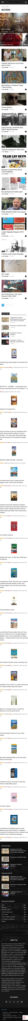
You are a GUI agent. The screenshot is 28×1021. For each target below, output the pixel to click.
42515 (6, 562)
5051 (6, 442)
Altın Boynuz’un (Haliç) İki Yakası (18, 325)
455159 (6, 613)
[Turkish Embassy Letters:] (14, 601)
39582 (6, 412)
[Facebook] (10, 1001)
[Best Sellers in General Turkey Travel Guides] (14, 77)
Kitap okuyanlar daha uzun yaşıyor (14, 212)
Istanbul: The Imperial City (7, 409)
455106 (6, 367)
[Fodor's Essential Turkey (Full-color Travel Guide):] (14, 724)
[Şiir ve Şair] (14, 266)
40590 (6, 463)
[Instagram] (17, 1001)
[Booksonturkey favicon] (14, 2)
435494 (6, 714)
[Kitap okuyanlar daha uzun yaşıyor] (14, 203)
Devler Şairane (7, 107)
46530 (6, 485)
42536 (6, 689)
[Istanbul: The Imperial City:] (14, 400)
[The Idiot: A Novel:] (14, 797)
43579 (6, 590)
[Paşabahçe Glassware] (11, 39)
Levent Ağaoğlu (5, 67)
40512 (6, 738)
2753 (6, 515)
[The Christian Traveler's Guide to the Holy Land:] (14, 653)
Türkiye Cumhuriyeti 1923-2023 (13, 150)
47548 (6, 665)
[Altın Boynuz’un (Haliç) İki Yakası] (5, 327)
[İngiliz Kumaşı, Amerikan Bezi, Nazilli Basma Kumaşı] (14, 119)
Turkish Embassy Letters (7, 610)
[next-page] (12, 305)
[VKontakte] (21, 1001)
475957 (6, 538)
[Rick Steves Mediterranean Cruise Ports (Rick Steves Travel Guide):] (14, 749)
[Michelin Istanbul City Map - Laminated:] (14, 451)
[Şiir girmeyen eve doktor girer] (14, 183)
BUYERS (3, 42)
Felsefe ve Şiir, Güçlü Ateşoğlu (12, 254)
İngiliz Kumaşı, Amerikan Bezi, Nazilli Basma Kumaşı (12, 128)
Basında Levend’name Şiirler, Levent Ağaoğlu (12, 171)
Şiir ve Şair (5, 274)
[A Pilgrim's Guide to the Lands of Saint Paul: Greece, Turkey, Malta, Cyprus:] (14, 773)
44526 (6, 837)
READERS (4, 124)
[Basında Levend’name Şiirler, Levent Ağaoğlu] (14, 161)
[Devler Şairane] (14, 99)
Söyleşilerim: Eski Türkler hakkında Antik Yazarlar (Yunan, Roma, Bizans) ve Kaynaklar (18, 319)
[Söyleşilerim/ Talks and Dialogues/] (5, 334)
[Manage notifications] (24, 1017)
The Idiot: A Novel (5, 806)
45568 (6, 762)
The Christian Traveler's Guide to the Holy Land (13, 662)
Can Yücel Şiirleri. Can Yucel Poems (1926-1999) (12, 295)
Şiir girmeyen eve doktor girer (12, 192)
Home (3, 6)
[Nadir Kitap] (14, 23)
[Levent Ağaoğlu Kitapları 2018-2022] (14, 224)
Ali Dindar (5, 1009)
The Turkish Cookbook (6, 535)
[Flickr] (13, 1001)
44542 (6, 643)
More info (18, 391)
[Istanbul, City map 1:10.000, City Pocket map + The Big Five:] (14, 548)
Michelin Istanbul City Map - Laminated (11, 460)
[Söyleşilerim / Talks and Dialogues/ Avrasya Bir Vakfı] (5, 342)
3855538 (7, 809)
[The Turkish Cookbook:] (14, 526)
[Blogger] (6, 1001)
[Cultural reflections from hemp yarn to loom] (14, 55)
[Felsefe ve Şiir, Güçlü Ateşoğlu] (14, 246)
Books (3, 27)
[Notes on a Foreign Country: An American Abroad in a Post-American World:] (14, 700)
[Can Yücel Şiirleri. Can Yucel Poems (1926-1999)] (14, 286)
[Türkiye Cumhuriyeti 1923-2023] (14, 141)
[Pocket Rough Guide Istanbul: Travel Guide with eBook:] (14, 354)
